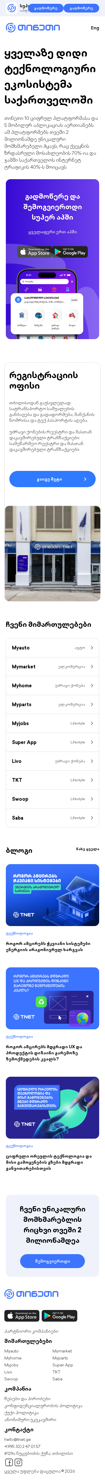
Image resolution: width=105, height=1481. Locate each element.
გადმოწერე (45, 8)
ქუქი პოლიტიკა (21, 1413)
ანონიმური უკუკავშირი (30, 1420)
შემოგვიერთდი (52, 1261)
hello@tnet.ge (17, 1439)
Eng (95, 27)
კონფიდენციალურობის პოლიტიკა (43, 1406)
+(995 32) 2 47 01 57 (22, 1446)
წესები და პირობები (27, 1399)
